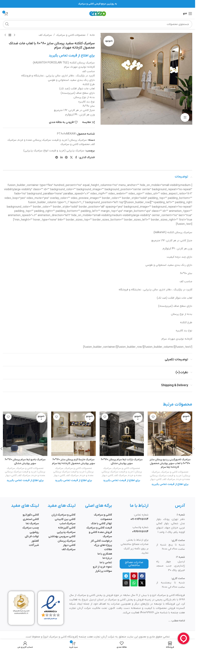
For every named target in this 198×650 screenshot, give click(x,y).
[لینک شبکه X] (71, 157)
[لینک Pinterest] (66, 157)
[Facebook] (141, 575)
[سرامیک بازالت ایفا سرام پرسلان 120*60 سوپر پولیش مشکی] (122, 433)
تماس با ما (106, 562)
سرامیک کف (45, 35)
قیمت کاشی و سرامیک (99, 528)
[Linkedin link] (61, 157)
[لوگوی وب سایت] (97, 13)
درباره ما (107, 558)
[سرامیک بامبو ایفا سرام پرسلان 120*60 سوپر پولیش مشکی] (25, 433)
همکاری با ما (104, 554)
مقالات (108, 549)
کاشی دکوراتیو (31, 515)
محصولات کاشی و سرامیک (70, 35)
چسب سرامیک (30, 528)
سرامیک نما (32, 523)
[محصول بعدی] (5, 35)
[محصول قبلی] (14, 35)
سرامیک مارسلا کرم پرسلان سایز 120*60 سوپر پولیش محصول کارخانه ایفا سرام (73, 461)
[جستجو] (7, 24)
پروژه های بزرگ (103, 545)
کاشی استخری (31, 519)
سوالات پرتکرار (103, 571)
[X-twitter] (141, 582)
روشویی (34, 532)
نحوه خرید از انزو (102, 567)
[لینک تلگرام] (56, 157)
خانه (92, 35)
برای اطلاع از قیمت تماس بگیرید (72, 55)
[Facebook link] (76, 157)
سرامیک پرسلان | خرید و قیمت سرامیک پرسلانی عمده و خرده (52, 140)
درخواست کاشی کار (101, 541)
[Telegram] (126, 575)
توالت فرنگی (32, 536)
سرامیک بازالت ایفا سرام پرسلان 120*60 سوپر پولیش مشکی (122, 461)
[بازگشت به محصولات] (10, 35)
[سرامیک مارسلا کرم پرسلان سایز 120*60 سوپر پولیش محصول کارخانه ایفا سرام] (73, 433)
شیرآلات (34, 545)
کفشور (35, 541)
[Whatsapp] (134, 582)
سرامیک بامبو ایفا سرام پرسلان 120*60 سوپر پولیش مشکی (25, 461)
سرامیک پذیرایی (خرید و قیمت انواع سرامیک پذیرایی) (53, 150)
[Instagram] (126, 582)
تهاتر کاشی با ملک (101, 523)
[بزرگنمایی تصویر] (185, 117)
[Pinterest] (134, 575)
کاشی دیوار (155, 479)
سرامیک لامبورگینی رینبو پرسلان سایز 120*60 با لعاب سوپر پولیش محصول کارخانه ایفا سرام (169, 463)
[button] (194, 448)
